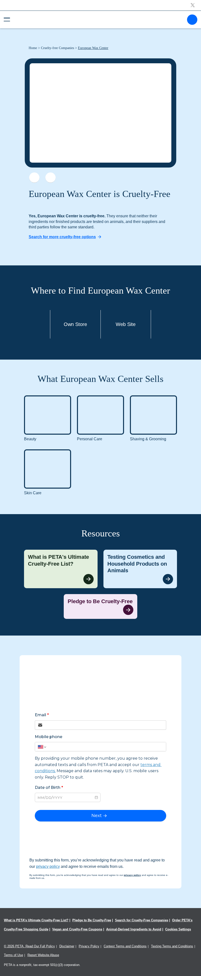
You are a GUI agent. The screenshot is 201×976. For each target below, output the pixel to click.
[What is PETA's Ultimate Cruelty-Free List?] (61, 569)
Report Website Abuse (43, 955)
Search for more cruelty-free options (62, 237)
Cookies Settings (178, 929)
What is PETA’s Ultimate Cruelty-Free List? (36, 920)
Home (33, 48)
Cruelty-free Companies (57, 48)
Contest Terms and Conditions (125, 946)
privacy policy (48, 866)
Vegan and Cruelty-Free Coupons (77, 929)
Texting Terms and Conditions (172, 946)
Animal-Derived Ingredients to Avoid (133, 929)
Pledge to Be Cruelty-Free (91, 920)
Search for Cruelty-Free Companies (141, 920)
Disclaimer (66, 946)
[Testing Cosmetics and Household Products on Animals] (140, 569)
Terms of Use (13, 955)
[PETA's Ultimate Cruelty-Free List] (98, 19)
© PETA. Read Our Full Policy (29, 946)
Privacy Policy (89, 946)
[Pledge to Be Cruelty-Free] (100, 606)
